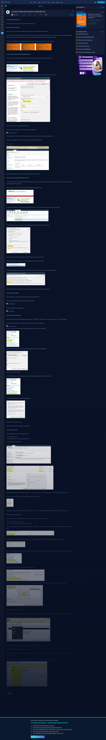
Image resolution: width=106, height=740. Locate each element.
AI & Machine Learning (83, 34)
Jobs (49, 2)
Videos (39, 2)
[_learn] (2, 16)
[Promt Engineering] (90, 65)
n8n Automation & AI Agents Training (86, 52)
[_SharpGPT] (2, 29)
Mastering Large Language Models (86, 37)
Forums (44, 2)
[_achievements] (2, 19)
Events (57, 2)
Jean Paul (16, 14)
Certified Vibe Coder (83, 43)
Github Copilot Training (83, 46)
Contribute (101, 2)
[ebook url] (81, 26)
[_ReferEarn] (2, 24)
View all (102, 7)
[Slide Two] (40, 7)
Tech (31, 2)
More (62, 2)
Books (53, 2)
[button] (40, 15)
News (35, 2)
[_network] (2, 22)
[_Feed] (2, 9)
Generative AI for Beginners (84, 49)
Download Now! (92, 23)
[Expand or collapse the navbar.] (2, 6)
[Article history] (23, 14)
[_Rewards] (2, 27)
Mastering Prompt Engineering (85, 40)
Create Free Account (38, 737)
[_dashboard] (2, 11)
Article (71, 14)
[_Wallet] (2, 14)
